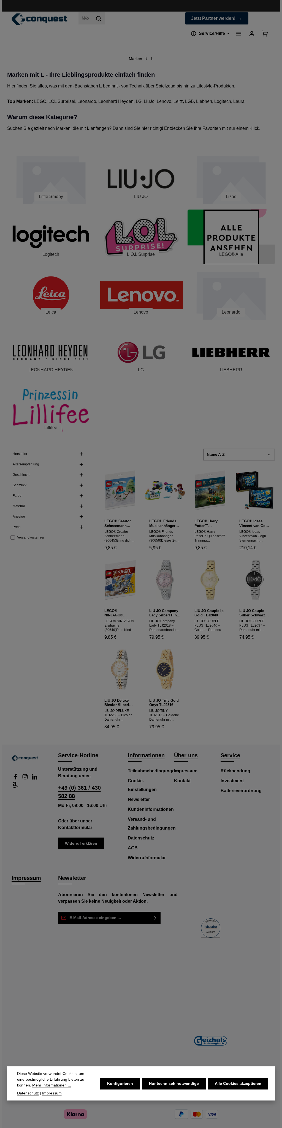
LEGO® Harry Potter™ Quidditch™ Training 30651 (206, 523)
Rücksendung (235, 771)
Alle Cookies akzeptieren (238, 1083)
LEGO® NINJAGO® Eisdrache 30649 (118, 613)
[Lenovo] (141, 294)
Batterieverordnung (241, 790)
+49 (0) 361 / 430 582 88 (79, 792)
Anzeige (19, 516)
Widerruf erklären (81, 843)
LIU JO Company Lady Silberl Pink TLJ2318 (164, 613)
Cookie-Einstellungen (142, 785)
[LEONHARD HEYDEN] (50, 352)
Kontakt (182, 780)
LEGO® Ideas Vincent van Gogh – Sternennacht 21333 (254, 523)
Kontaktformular (75, 827)
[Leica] (50, 294)
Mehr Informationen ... (51, 1085)
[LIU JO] (141, 179)
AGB (133, 848)
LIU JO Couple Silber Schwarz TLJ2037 (252, 613)
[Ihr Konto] (251, 33)
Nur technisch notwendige (174, 1083)
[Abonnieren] (155, 918)
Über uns (186, 755)
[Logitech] (50, 236)
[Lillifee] (50, 410)
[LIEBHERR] (231, 352)
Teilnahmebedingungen (152, 771)
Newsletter (139, 799)
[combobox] (85, 18)
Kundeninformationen (151, 809)
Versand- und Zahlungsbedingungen (152, 823)
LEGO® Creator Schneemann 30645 (117, 523)
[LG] (141, 352)
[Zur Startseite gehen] (39, 19)
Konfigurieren (120, 1083)
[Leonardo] (231, 294)
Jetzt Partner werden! (213, 18)
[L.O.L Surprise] (141, 236)
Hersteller (20, 454)
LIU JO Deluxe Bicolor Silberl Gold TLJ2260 (116, 702)
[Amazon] (15, 786)
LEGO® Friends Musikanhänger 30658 (162, 523)
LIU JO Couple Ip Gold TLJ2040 (209, 613)
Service (230, 755)
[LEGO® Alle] (231, 236)
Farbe (17, 496)
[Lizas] (231, 179)
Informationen (146, 755)
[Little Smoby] (50, 179)
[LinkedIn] (34, 778)
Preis (16, 527)
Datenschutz (141, 838)
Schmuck (19, 485)
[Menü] (239, 33)
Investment (232, 780)
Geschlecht (21, 475)
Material (19, 506)
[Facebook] (16, 778)
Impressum (185, 771)
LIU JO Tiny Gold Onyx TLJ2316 (164, 702)
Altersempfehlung (26, 464)
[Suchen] (98, 18)
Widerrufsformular (147, 857)
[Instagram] (25, 778)
